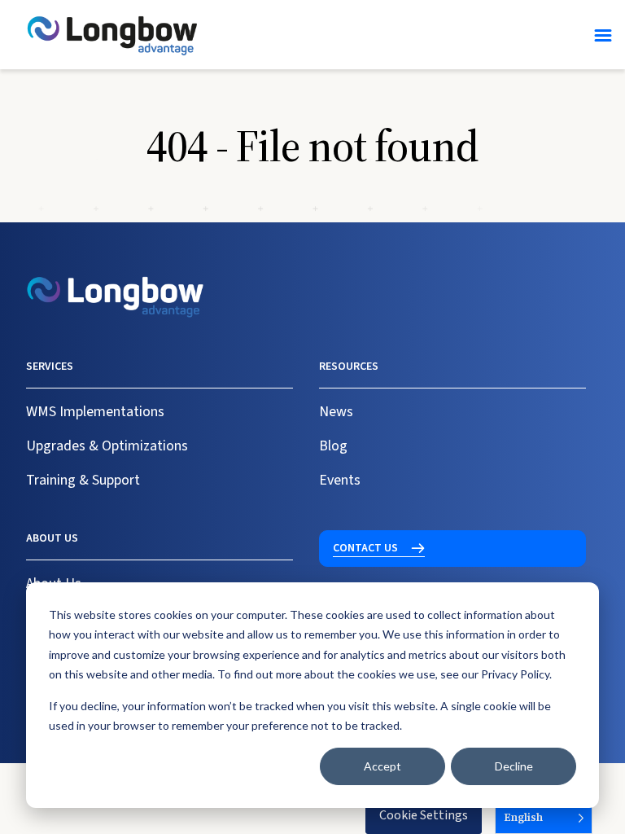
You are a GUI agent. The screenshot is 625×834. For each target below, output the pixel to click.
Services (49, 366)
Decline (514, 766)
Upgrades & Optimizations (107, 446)
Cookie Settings (423, 815)
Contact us (365, 548)
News (336, 412)
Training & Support (83, 480)
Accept (382, 766)
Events (340, 480)
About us (52, 538)
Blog (333, 446)
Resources (348, 366)
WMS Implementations (95, 412)
